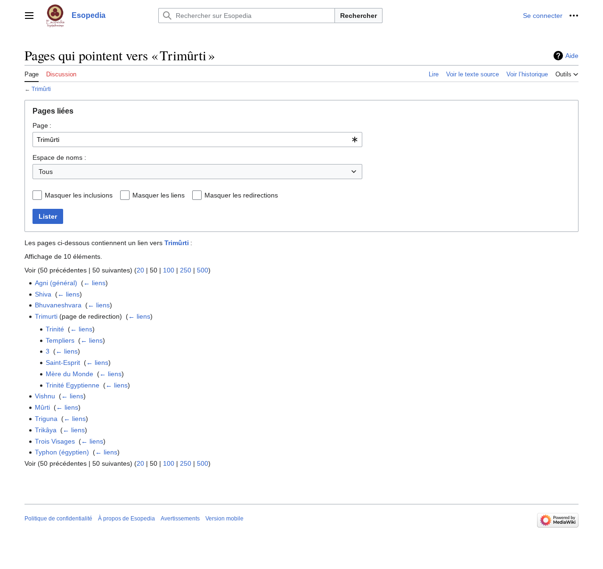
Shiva (43, 294)
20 (140, 270)
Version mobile (224, 518)
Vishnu (45, 396)
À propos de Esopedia (126, 518)
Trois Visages (55, 441)
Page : (42, 125)
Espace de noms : (59, 157)
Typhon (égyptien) (62, 452)
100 (168, 270)
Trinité (55, 329)
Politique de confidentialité (58, 518)
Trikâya (46, 430)
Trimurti (46, 316)
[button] (29, 15)
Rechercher (358, 15)
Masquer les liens (158, 195)
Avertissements (180, 518)
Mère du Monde (69, 374)
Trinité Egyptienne (72, 385)
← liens (94, 283)
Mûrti (42, 407)
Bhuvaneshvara (58, 305)
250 (185, 270)
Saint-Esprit (63, 362)
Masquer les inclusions (79, 195)
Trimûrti (41, 89)
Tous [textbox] (46, 171)
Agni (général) (56, 283)
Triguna (46, 418)
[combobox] (197, 139)
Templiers (60, 340)
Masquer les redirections (241, 195)
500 (202, 270)
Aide (572, 55)
